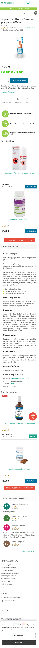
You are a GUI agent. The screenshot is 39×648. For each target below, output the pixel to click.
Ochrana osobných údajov (10, 573)
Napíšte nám (5, 581)
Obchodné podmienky (8, 567)
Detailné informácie (7, 92)
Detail (32, 436)
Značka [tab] (17, 246)
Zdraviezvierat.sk (10, 601)
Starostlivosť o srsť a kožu (20, 378)
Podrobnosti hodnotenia (27, 28)
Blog (2, 587)
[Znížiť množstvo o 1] (9, 81)
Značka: (13, 30)
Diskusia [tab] (11, 246)
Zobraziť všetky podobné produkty (19, 488)
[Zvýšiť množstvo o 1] (9, 79)
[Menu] (36, 13)
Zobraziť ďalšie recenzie (29, 551)
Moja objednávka (7, 584)
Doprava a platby (7, 565)
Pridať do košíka (20, 80)
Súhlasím (18, 643)
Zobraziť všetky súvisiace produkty (19, 240)
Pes (12, 384)
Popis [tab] (5, 246)
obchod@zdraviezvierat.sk (13, 597)
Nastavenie (18, 636)
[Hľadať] (24, 13)
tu (25, 630)
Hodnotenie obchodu (8, 578)
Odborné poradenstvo (8, 576)
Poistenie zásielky (7, 570)
